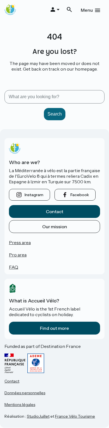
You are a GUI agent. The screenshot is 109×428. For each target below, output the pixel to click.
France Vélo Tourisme (75, 416)
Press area (20, 242)
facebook (79, 194)
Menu (87, 10)
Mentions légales (19, 404)
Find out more (54, 328)
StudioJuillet (38, 416)
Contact (54, 211)
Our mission (54, 226)
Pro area (18, 255)
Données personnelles (24, 392)
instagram (34, 194)
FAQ (13, 267)
